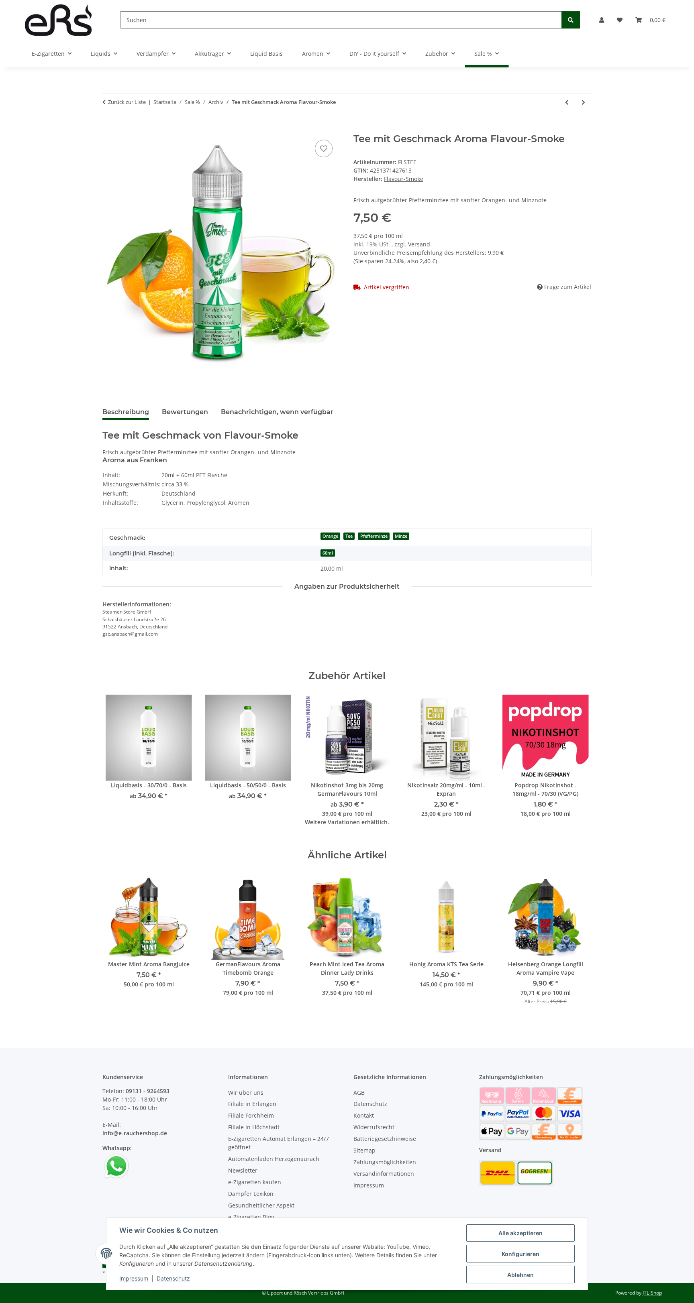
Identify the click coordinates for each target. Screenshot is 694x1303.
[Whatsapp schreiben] (116, 1165)
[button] (601, 20)
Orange (330, 536)
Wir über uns (245, 1092)
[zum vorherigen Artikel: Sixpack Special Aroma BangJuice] (567, 102)
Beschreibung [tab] (125, 412)
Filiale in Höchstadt (254, 1127)
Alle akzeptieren (520, 1233)
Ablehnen (520, 1274)
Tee (349, 536)
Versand (419, 244)
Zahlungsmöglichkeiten (384, 1162)
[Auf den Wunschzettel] (324, 148)
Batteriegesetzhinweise (384, 1138)
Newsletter (242, 1170)
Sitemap (364, 1150)
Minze (401, 536)
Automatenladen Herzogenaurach (273, 1159)
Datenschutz (173, 1278)
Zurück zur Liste (127, 102)
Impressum (133, 1278)
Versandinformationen (383, 1173)
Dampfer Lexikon (251, 1193)
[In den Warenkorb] (108, 128)
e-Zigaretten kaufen (254, 1182)
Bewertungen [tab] (185, 412)
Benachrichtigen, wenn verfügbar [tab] (277, 412)
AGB (359, 1092)
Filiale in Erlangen (252, 1104)
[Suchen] (570, 19)
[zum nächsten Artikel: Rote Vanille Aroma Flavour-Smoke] (583, 102)
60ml (328, 553)
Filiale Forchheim (251, 1115)
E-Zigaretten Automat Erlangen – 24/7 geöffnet (278, 1143)
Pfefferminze (374, 536)
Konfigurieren (520, 1253)
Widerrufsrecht (373, 1127)
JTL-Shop (652, 1292)
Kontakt (363, 1115)
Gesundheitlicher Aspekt (261, 1205)
